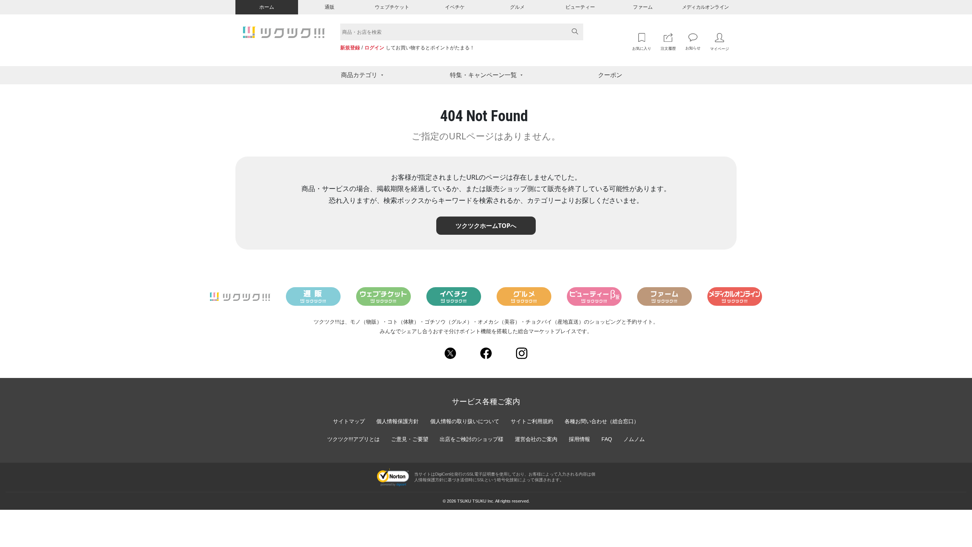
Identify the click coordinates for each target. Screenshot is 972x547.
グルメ (517, 7)
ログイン (374, 48)
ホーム (266, 7)
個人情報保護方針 (397, 421)
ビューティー (580, 7)
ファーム (643, 7)
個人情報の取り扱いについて (464, 421)
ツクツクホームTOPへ (486, 225)
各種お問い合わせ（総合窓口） (602, 421)
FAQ (606, 439)
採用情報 (579, 439)
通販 (330, 7)
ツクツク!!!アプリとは (353, 439)
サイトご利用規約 (532, 421)
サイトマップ (349, 421)
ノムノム (634, 439)
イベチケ (455, 7)
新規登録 (350, 48)
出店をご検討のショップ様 (471, 439)
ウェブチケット (392, 7)
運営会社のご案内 (536, 439)
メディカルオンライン (705, 7)
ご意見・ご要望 (409, 439)
